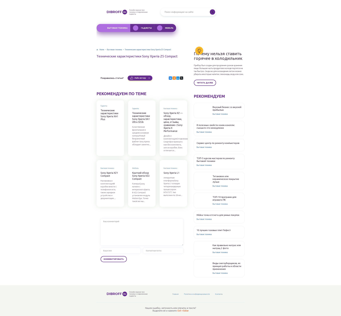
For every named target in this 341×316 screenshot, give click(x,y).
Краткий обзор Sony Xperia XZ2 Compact (141, 175)
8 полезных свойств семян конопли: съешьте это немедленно (216, 126)
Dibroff (116, 12)
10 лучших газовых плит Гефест (214, 230)
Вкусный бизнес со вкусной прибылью (227, 108)
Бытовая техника (117, 28)
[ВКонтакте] (170, 78)
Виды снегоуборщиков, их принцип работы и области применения (227, 266)
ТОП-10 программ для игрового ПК (224, 198)
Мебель (169, 28)
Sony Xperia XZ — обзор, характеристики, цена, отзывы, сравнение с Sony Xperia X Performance (173, 122)
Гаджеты (146, 28)
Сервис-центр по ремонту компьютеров (218, 143)
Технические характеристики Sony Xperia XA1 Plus (109, 115)
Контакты (219, 294)
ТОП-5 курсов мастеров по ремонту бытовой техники (216, 159)
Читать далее (205, 83)
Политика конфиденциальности (197, 294)
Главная (175, 294)
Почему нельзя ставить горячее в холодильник (218, 56)
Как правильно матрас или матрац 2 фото (227, 246)
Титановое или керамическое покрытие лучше (226, 179)
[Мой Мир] (177, 78)
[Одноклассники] (174, 78)
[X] (181, 78)
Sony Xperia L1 (171, 172)
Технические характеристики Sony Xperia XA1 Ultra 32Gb (141, 117)
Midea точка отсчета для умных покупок (218, 215)
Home (102, 49)
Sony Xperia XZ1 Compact (109, 174)
